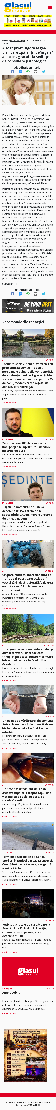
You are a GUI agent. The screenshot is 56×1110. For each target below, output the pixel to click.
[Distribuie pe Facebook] (12, 72)
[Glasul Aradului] (11, 7)
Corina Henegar (17, 40)
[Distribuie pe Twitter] (43, 72)
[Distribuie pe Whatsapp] (28, 72)
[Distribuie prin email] (35, 72)
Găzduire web (22, 1105)
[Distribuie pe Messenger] (20, 72)
